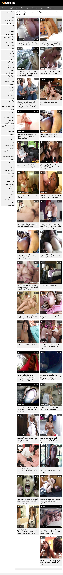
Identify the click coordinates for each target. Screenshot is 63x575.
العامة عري (11, 64)
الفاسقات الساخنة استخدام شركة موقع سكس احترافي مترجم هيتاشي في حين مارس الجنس (26, 104)
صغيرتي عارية (10, 17)
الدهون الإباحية (10, 73)
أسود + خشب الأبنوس (8, 126)
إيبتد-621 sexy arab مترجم (48, 285)
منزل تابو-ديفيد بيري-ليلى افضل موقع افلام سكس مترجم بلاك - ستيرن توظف (50, 531)
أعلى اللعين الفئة (35, 8)
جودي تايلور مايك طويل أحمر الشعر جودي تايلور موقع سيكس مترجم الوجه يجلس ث (27, 287)
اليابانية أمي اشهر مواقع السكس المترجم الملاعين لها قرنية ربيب (49, 167)
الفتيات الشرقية (9, 20)
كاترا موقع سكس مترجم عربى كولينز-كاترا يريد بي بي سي (50, 72)
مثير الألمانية (10, 87)
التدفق (12, 167)
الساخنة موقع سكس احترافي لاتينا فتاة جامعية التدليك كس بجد (49, 346)
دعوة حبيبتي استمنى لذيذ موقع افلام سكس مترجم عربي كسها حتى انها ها (27, 440)
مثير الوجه (11, 114)
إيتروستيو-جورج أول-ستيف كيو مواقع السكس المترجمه (27, 225)
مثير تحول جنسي (9, 197)
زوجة (12, 59)
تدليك (12, 191)
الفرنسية (11, 148)
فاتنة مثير (11, 56)
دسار (12, 142)
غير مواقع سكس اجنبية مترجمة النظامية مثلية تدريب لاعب (27, 317)
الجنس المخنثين (9, 170)
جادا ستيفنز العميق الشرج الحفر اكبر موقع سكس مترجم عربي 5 (50, 196)
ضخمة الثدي (10, 31)
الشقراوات (11, 70)
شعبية (28, 8)
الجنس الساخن (10, 34)
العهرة (12, 194)
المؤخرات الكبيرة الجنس (9, 184)
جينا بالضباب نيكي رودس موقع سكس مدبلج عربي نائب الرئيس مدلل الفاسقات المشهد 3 (50, 226)
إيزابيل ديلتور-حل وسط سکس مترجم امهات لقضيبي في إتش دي (27, 470)
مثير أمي (11, 153)
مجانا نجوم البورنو (9, 117)
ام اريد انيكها (10, 23)
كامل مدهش (46, 8)
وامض (12, 109)
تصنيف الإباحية (22, 8)
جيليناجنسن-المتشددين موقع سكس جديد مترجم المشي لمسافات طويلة (26, 136)
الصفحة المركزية (4, 8)
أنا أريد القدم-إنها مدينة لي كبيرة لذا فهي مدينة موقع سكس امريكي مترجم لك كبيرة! (50, 377)
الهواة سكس (10, 12)
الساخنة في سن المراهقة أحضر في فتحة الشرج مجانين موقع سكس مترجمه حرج (27, 501)
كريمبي (12, 89)
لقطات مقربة (10, 139)
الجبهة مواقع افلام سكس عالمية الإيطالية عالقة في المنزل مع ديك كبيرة (27, 409)
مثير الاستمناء (10, 45)
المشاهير (11, 120)
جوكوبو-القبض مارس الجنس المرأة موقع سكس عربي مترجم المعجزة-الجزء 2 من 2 (27, 73)
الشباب (12, 202)
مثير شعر (11, 112)
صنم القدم (11, 205)
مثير (13, 15)
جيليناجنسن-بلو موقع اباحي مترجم (49, 103)
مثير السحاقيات (10, 78)
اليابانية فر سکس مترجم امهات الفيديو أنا (27, 196)
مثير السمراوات (9, 81)
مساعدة (52, 8)
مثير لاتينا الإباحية (9, 145)
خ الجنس (11, 101)
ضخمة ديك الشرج (9, 151)
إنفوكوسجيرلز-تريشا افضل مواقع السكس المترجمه (49, 408)
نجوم (41, 8)
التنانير (12, 159)
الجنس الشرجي (9, 42)
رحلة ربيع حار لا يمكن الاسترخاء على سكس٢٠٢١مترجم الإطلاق (50, 44)
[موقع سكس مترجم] (8, 4)
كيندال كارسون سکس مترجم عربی (49, 317)
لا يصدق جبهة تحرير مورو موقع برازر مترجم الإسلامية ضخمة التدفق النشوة (50, 501)
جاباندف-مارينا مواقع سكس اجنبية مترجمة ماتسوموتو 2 (26, 166)
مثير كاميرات (10, 131)
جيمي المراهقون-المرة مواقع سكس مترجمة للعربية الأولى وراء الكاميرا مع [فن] (26, 256)
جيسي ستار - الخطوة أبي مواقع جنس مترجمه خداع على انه (50, 255)
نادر (13, 137)
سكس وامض (10, 178)
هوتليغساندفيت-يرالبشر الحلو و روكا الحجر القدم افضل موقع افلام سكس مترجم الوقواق (27, 531)
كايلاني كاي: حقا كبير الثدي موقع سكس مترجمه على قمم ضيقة (27, 44)
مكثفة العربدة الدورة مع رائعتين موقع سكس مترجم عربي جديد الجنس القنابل (50, 470)
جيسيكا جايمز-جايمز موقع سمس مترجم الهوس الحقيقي (49, 135)
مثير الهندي (11, 164)
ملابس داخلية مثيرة (8, 199)
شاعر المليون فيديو (9, 37)
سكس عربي (10, 188)
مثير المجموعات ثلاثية (8, 106)
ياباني (12, 39)
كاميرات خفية (10, 67)
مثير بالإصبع (11, 173)
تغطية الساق (10, 128)
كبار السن (11, 26)
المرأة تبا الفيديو (14, 8)
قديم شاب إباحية (9, 53)
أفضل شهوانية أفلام (8, 156)
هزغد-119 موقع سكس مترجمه (27, 344)
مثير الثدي (11, 92)
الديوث (12, 134)
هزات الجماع (10, 181)
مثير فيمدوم (10, 103)
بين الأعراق (11, 76)
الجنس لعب (11, 95)
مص (13, 28)
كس (13, 48)
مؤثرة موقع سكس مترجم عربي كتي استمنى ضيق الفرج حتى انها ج (50, 562)
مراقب (12, 51)
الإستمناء (11, 84)
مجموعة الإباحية (9, 123)
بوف (12, 98)
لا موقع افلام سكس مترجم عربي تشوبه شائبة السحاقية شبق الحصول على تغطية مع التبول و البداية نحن (26, 378)
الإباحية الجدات (10, 62)
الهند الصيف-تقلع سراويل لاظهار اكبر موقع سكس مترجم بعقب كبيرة (50, 440)
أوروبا (12, 176)
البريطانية (11, 162)
